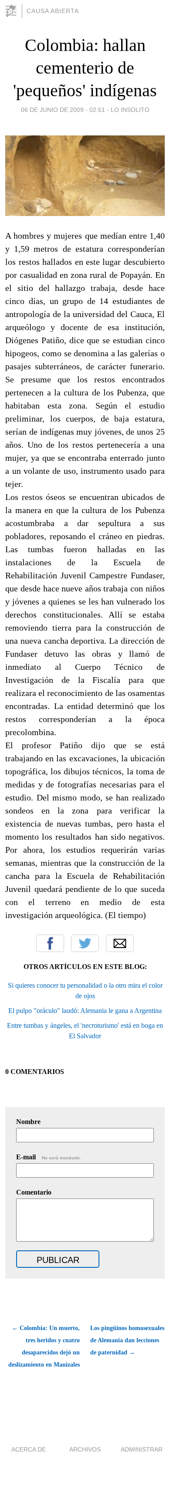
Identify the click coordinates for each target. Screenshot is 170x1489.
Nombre (28, 1121)
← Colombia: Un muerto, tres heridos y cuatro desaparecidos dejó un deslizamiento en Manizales (44, 1346)
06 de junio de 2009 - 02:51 (63, 109)
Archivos (85, 1449)
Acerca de (28, 1449)
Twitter (85, 943)
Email (120, 943)
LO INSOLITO (130, 109)
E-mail (48, 1157)
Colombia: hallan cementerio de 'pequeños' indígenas (85, 67)
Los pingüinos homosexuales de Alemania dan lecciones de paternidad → (127, 1340)
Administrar (142, 1449)
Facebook (50, 943)
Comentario (33, 1192)
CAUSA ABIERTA (53, 10)
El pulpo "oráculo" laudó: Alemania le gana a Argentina (85, 1010)
